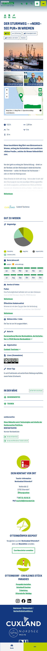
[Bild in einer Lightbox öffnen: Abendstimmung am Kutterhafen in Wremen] (23, 57)
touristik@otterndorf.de (25, 501)
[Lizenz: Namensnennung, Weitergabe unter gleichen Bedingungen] (11, 363)
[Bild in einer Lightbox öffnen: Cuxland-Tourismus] (9, 207)
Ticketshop (23, 590)
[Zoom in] (7, 90)
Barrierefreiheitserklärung (23, 611)
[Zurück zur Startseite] (7, 3)
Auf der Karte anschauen (36, 391)
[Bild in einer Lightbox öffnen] (23, 462)
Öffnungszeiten (23, 493)
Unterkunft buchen (23, 587)
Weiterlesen (8, 194)
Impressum (17, 608)
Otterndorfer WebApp (24, 593)
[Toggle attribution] (40, 110)
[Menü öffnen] (37, 3)
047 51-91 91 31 (24, 498)
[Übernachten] (43, 3)
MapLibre (9, 110)
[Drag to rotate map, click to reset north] (7, 96)
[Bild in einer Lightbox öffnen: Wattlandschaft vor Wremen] (13, 79)
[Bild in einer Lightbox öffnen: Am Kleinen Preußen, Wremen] (33, 79)
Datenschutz (27, 608)
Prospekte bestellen (23, 584)
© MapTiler (17, 110)
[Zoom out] (7, 93)
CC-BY (41, 70)
